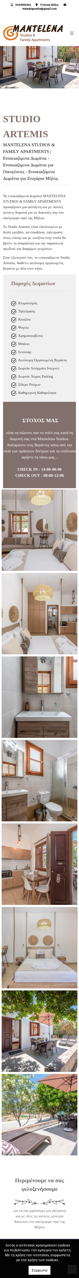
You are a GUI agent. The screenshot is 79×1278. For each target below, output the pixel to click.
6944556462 (23, 4)
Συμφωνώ (39, 1270)
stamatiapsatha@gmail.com (39, 8)
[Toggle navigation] (58, 33)
